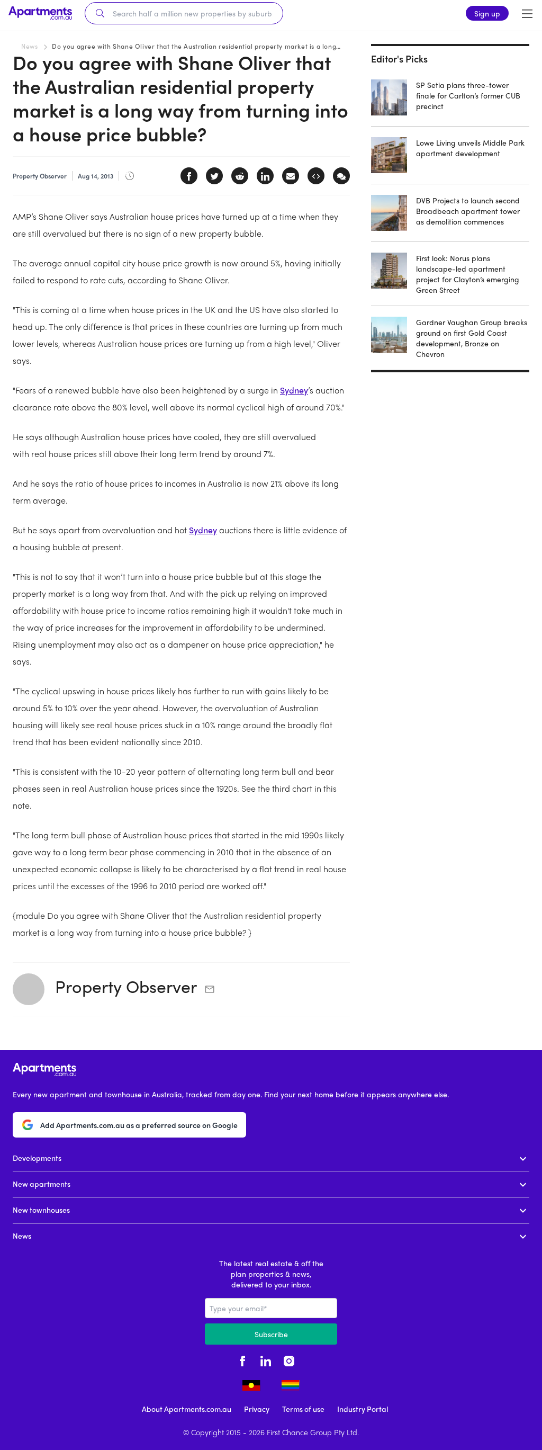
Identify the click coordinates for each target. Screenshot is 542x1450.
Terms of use (303, 1408)
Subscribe (271, 1334)
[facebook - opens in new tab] (242, 1359)
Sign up (487, 13)
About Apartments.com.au (186, 1408)
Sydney (294, 390)
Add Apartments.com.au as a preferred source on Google (139, 1125)
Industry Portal (362, 1408)
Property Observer (126, 986)
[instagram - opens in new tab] (289, 1359)
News (29, 46)
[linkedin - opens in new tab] (265, 1359)
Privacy (256, 1408)
